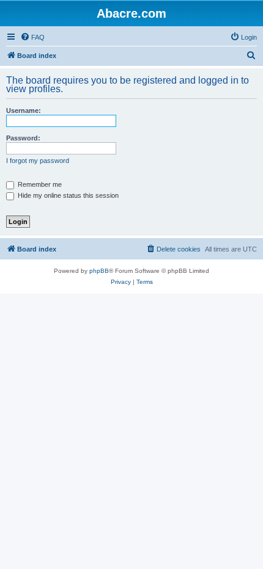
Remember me (39, 184)
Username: (23, 110)
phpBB (99, 270)
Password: (23, 138)
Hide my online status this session (67, 195)
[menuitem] (32, 37)
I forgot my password (37, 160)
